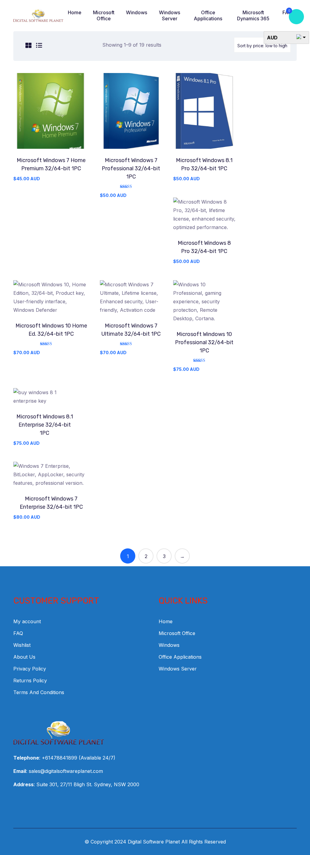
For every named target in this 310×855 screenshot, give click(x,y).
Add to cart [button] (51, 112)
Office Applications (208, 15)
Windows (136, 12)
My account (27, 621)
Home (74, 12)
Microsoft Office (103, 15)
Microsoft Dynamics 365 (253, 15)
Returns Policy (30, 680)
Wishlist (22, 645)
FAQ (18, 633)
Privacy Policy (29, 669)
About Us (24, 657)
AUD (272, 38)
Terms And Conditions (38, 692)
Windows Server (169, 15)
